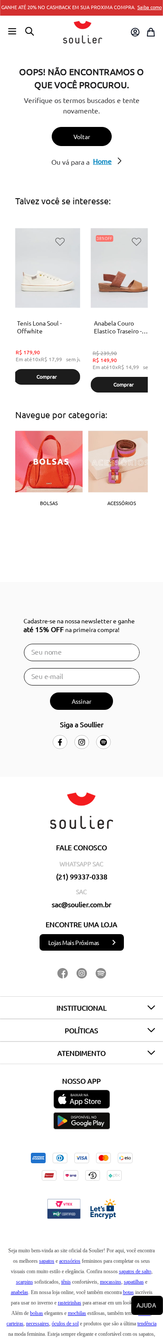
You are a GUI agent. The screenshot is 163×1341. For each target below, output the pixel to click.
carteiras (15, 1324)
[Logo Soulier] (82, 32)
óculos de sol (65, 1324)
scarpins (24, 1282)
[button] (12, 31)
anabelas (19, 1292)
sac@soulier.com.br (81, 904)
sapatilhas (134, 1282)
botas (128, 1292)
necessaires (37, 1324)
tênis (66, 1282)
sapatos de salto (135, 1271)
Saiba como (149, 6)
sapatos (46, 1261)
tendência (146, 1324)
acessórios (69, 1261)
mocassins (110, 1282)
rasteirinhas (69, 1303)
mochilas (77, 1313)
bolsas (36, 1313)
